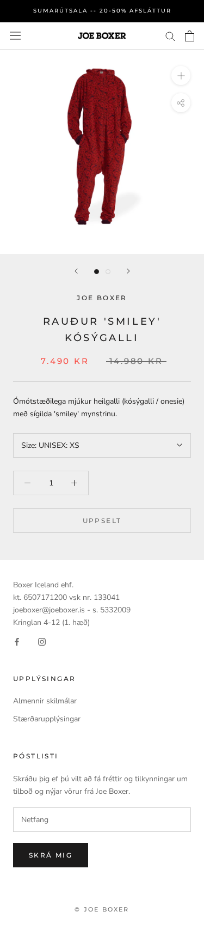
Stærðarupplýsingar (47, 719)
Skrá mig (50, 855)
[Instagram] (42, 641)
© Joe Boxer (102, 909)
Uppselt (102, 520)
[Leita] (170, 35)
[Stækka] (180, 74)
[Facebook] (17, 641)
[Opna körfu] (189, 36)
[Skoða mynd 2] (108, 271)
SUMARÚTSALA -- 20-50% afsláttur (102, 10)
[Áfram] (128, 271)
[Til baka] (76, 271)
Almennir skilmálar (45, 701)
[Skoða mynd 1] (96, 271)
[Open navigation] (15, 36)
